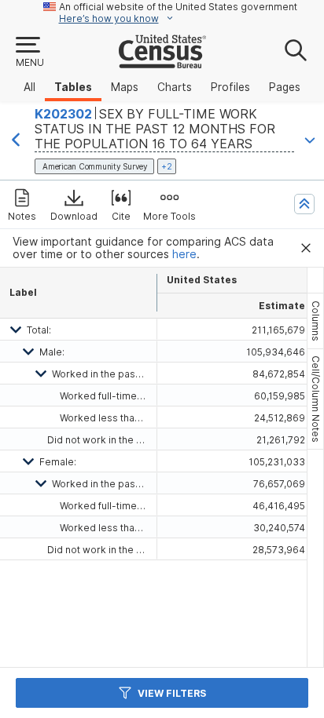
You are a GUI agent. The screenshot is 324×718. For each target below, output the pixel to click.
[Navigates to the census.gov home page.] (162, 62)
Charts (174, 87)
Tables (73, 87)
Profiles (230, 87)
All (29, 87)
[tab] (315, 321)
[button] (29, 52)
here (184, 254)
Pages (284, 87)
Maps (124, 87)
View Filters (172, 693)
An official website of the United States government (178, 7)
